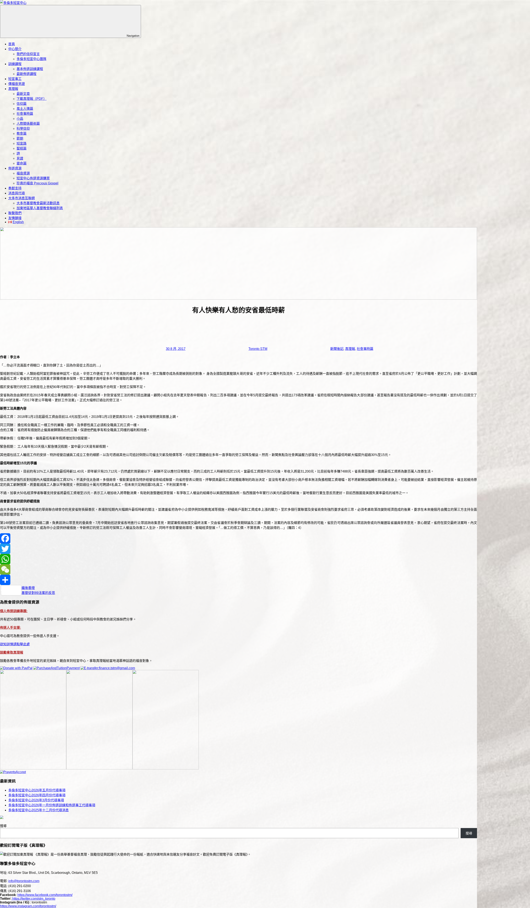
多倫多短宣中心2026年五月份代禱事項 (36, 790)
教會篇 (21, 133)
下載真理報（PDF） (32, 98)
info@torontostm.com (23, 881)
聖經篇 (21, 148)
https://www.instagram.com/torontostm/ (28, 906)
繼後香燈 (28, 588)
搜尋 (3, 826)
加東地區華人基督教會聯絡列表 (40, 208)
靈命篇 (21, 163)
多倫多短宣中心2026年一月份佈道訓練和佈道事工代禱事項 (51, 805)
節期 (20, 138)
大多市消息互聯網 (21, 198)
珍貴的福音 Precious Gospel (37, 183)
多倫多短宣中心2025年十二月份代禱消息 (38, 810)
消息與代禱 (16, 193)
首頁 (11, 44)
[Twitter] (238, 549)
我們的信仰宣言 (28, 54)
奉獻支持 (15, 188)
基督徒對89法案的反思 (38, 593)
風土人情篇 (25, 108)
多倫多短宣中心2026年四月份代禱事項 (36, 795)
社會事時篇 (25, 113)
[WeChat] (238, 569)
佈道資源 (15, 168)
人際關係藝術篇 (28, 123)
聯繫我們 (15, 213)
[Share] (238, 580)
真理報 (13, 89)
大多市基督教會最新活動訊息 (38, 203)
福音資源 (23, 173)
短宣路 (21, 143)
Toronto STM (257, 349)
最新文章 (23, 94)
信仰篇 (21, 103)
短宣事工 (15, 79)
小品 (20, 118)
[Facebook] (238, 538)
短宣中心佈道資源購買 (33, 178)
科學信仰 (23, 128)
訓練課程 (15, 64)
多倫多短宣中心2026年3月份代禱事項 (36, 800)
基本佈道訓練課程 (30, 69)
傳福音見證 (16, 84)
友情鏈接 (15, 218)
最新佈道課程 (26, 74)
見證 (20, 158)
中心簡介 (15, 49)
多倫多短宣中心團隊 (31, 59)
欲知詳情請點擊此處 (15, 644)
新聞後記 (336, 349)
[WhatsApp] (238, 559)
